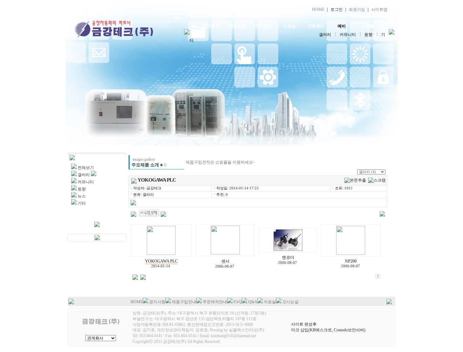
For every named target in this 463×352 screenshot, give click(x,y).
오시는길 (290, 301)
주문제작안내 (215, 301)
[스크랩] (377, 180)
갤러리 (325, 34)
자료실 (289, 26)
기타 (82, 203)
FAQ (238, 301)
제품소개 (237, 26)
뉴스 (82, 196)
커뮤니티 (348, 34)
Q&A (252, 301)
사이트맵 (379, 9)
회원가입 (357, 9)
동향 (368, 34)
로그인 (336, 9)
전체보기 (86, 167)
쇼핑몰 (368, 26)
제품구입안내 (184, 301)
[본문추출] (355, 180)
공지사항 (157, 301)
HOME (318, 9)
